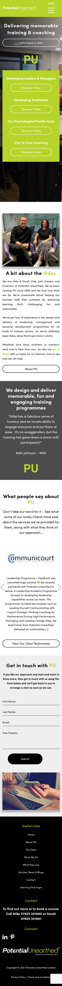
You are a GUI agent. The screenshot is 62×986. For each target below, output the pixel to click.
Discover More (31, 88)
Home (31, 834)
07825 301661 (31, 918)
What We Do (31, 857)
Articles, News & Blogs (31, 872)
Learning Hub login (31, 887)
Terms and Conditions (39, 977)
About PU (31, 369)
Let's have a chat (31, 43)
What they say (31, 864)
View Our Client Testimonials (31, 643)
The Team (31, 849)
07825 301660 (31, 913)
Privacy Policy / (19, 977)
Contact (31, 879)
